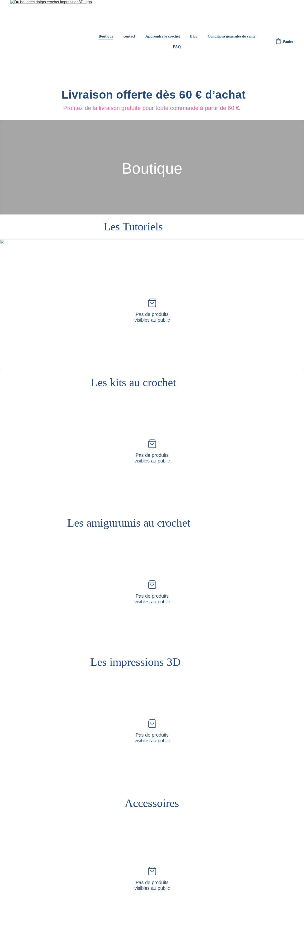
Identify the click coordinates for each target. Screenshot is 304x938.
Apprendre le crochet (162, 36)
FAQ (177, 47)
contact (129, 36)
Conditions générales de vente (231, 36)
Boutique (106, 36)
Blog (193, 36)
